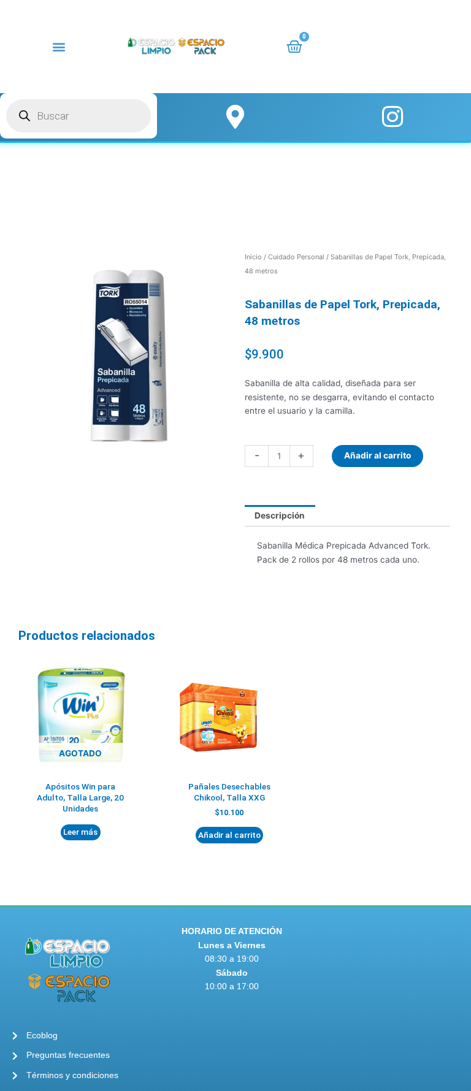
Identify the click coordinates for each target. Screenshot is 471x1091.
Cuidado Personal (296, 257)
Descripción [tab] (280, 515)
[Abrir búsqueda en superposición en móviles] (78, 116)
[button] (59, 46)
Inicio (253, 257)
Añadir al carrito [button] (229, 835)
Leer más (80, 832)
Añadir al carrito (377, 455)
